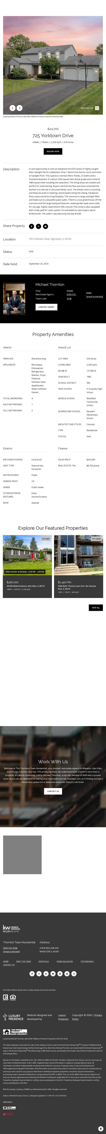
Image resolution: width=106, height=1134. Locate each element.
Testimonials (87, 961)
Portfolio (44, 961)
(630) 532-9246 (10, 948)
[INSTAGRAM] (39, 973)
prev (13, 108)
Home (6, 961)
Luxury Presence (63, 1017)
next (19, 108)
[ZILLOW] (67, 973)
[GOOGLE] (60, 973)
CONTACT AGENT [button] (46, 307)
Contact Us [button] (53, 791)
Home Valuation (65, 961)
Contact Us (9, 965)
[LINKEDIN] (46, 973)
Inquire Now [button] (53, 151)
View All (96, 607)
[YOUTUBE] (53, 973)
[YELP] (74, 973)
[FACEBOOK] (32, 973)
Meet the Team (23, 961)
